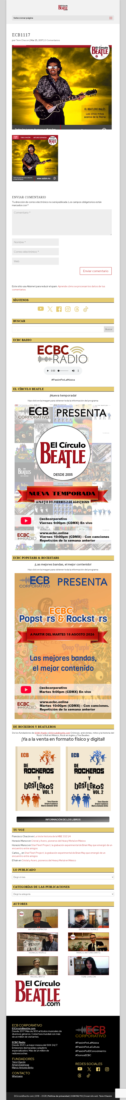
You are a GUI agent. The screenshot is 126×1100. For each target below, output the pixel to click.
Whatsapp (17, 1076)
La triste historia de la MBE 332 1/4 (52, 836)
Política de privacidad (58, 1096)
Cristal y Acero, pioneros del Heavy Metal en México (58, 840)
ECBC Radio (18, 1042)
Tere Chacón (19, 1062)
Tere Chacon (22, 40)
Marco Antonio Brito (22, 1067)
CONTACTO (77, 1096)
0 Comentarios (52, 40)
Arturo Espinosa (20, 1064)
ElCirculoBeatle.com (23, 1028)
